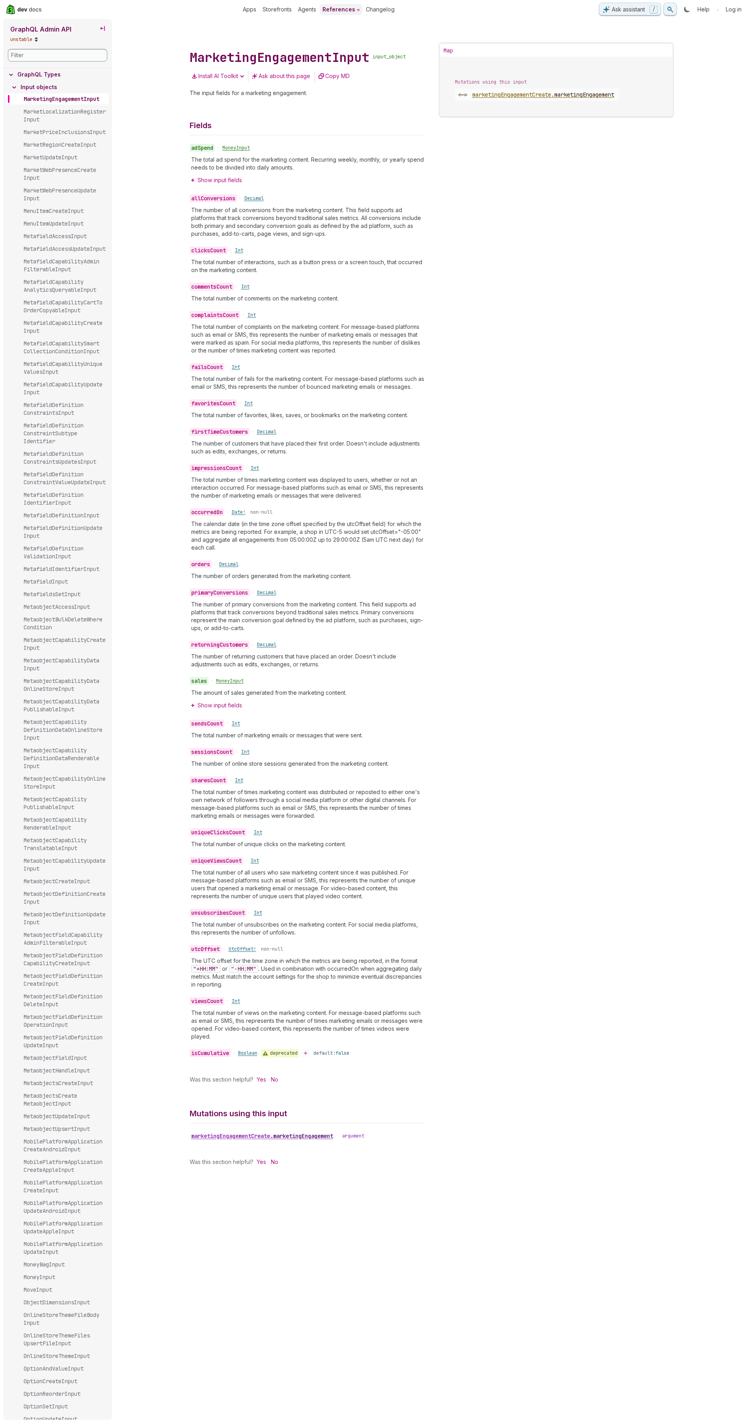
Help (703, 9)
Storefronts (277, 9)
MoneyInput (236, 148)
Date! (239, 512)
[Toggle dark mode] (687, 9)
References (338, 9)
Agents (307, 9)
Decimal (254, 198)
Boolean (247, 1053)
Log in (734, 9)
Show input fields (220, 180)
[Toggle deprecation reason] (305, 1053)
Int (239, 250)
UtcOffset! (242, 949)
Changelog (380, 9)
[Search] (670, 9)
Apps (249, 9)
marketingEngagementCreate (262, 1136)
